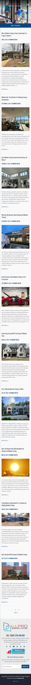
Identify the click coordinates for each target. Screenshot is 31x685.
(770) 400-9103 (20, 635)
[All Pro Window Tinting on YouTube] (14, 647)
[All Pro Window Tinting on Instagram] (10, 647)
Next (16, 612)
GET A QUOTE (15, 25)
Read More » (5, 89)
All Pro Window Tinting (15, 627)
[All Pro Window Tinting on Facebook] (7, 647)
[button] (15, 681)
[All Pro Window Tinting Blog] (17, 647)
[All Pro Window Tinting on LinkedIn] (24, 647)
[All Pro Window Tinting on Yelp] (21, 647)
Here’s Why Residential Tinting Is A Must (13, 389)
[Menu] (27, 4)
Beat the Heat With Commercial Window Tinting (14, 554)
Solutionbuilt (20, 678)
